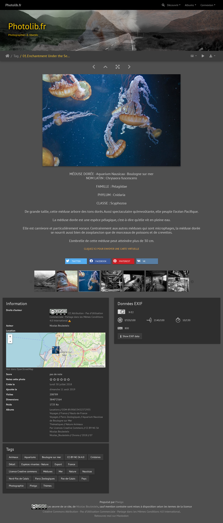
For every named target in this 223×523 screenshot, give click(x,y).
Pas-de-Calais (68, 478)
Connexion (207, 5)
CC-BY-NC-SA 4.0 (75, 457)
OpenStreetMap (98, 365)
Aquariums (30, 457)
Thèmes (47, 485)
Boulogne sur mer (51, 457)
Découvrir (172, 5)
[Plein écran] (118, 67)
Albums (189, 5)
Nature (72, 471)
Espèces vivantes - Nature (34, 464)
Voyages (54, 413)
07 (91, 435)
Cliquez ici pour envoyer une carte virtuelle (111, 248)
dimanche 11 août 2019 (62, 389)
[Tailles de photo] (193, 55)
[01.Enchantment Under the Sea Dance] (55, 350)
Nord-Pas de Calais (19, 478)
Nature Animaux (74, 424)
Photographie (16, 485)
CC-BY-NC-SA (92, 427)
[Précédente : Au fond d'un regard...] (93, 67)
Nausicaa (87, 471)
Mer (61, 471)
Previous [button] (31, 282)
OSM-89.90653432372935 (76, 409)
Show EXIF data (130, 336)
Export (58, 464)
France (64, 413)
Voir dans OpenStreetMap (19, 369)
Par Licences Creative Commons (66, 427)
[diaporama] (203, 55)
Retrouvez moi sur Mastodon (111, 515)
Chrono (76, 435)
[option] (45, 281)
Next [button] (192, 282)
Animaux (13, 457)
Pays (84, 478)
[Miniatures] (105, 67)
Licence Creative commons (23, 471)
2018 (84, 435)
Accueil (7, 55)
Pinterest (124, 261)
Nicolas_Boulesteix (60, 435)
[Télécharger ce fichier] (212, 55)
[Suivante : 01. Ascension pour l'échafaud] (129, 67)
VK (144, 261)
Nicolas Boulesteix (59, 431)
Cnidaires (96, 457)
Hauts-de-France (78, 413)
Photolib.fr (13, 5)
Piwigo (33, 485)
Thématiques (56, 424)
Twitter (76, 261)
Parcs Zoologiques (70, 416)
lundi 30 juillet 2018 (61, 384)
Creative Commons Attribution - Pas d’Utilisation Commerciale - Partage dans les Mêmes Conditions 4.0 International (111, 511)
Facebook (100, 261)
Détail (12, 464)
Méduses (47, 471)
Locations (55, 409)
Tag (16, 55)
